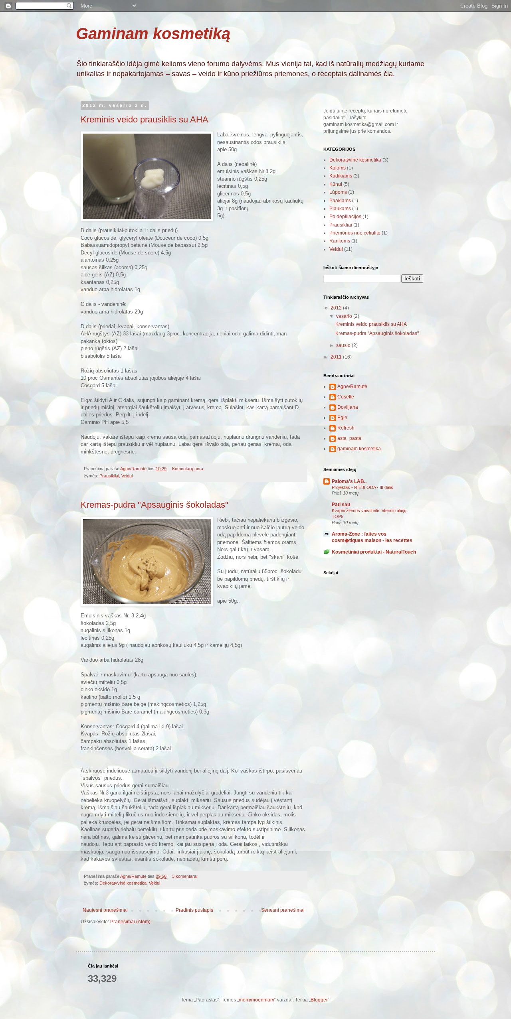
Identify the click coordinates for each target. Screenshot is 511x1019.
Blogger (319, 1000)
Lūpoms (338, 192)
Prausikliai (109, 475)
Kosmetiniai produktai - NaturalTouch (374, 552)
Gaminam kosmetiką (153, 33)
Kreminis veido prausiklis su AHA (144, 119)
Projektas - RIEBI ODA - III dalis (362, 487)
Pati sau (341, 504)
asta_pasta (349, 438)
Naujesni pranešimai (105, 910)
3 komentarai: (186, 876)
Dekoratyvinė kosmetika (123, 883)
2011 (337, 357)
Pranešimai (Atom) (130, 921)
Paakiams (340, 200)
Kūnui (335, 184)
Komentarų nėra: (189, 468)
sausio (344, 345)
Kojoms (337, 168)
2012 (337, 308)
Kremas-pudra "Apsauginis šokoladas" (154, 505)
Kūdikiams (340, 176)
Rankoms (339, 241)
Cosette (345, 397)
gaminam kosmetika (359, 448)
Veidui (127, 475)
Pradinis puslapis (194, 910)
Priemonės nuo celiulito (354, 233)
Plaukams (340, 208)
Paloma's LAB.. (349, 481)
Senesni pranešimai (283, 910)
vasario (344, 316)
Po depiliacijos (345, 216)
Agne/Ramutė (352, 386)
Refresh (346, 428)
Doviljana (347, 407)
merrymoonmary (256, 1000)
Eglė (342, 417)
